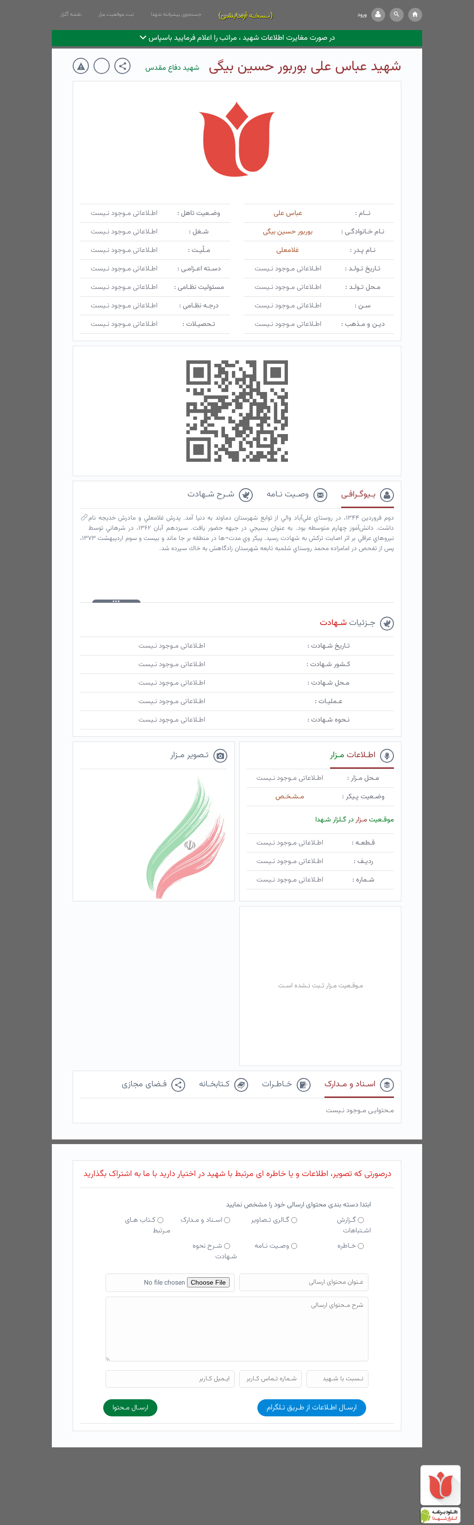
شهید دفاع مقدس (172, 68)
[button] (397, 15)
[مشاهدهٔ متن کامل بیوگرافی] (84, 519)
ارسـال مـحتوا (130, 1408)
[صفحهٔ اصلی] (415, 15)
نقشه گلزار (70, 14)
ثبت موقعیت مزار (116, 14)
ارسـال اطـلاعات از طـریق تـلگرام (312, 1408)
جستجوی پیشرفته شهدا (176, 14)
